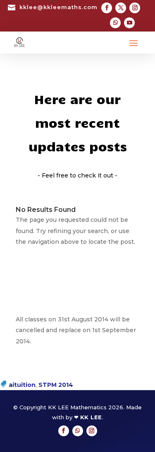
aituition (22, 385)
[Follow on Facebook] (106, 7)
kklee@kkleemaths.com (58, 7)
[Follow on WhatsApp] (115, 22)
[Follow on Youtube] (129, 22)
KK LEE (91, 417)
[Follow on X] (120, 7)
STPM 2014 (55, 385)
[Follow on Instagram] (134, 7)
